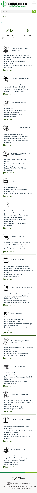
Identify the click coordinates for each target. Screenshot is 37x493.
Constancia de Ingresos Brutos (14, 91)
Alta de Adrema (9, 108)
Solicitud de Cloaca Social (12, 322)
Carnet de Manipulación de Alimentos (16, 136)
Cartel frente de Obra (11, 464)
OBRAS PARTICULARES (18, 449)
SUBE (12, 181)
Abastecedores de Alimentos (13, 134)
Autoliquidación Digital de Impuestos (16, 353)
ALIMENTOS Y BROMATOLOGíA (20, 128)
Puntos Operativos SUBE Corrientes (15, 189)
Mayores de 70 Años (10, 187)
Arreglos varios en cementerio (13, 247)
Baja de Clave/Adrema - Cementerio (15, 249)
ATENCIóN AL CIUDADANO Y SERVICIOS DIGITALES (19, 49)
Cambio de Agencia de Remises (14, 409)
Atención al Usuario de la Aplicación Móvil (17, 55)
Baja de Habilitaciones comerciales (15, 355)
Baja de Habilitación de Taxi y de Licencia (17, 400)
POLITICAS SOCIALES (17, 260)
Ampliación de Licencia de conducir (15, 375)
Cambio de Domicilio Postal (13, 115)
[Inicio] (14, 5)
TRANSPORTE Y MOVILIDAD (19, 394)
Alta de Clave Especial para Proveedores (17, 243)
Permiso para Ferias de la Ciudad (14, 164)
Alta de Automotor (10, 373)
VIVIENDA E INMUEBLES (18, 102)
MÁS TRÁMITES (10, 70)
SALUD (13, 204)
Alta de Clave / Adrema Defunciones (15, 245)
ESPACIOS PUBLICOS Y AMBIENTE (21, 288)
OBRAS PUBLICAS (16, 313)
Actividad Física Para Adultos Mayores (16, 266)
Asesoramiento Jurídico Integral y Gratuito (17, 268)
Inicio (4, 16)
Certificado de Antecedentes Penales (16, 89)
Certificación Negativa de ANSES (14, 87)
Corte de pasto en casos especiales (15, 300)
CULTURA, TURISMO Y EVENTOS (20, 420)
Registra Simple (9, 166)
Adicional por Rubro (10, 351)
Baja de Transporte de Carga (13, 407)
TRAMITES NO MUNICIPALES (20, 79)
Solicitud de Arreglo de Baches (14, 319)
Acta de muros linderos (11, 456)
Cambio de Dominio (10, 117)
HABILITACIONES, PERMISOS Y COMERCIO (20, 341)
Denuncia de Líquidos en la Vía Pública (16, 302)
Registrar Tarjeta (9, 191)
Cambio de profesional (11, 462)
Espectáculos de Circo (11, 434)
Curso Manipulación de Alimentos (14, 138)
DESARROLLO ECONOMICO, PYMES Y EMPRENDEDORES (22, 154)
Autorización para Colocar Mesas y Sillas (17, 294)
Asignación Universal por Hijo (13, 85)
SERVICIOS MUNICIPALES (18, 236)
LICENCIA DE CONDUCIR (18, 366)
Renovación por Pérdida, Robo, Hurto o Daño (18, 193)
